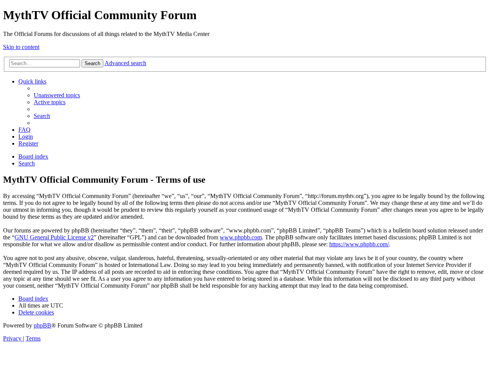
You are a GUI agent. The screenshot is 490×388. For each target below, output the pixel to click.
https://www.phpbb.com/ (359, 244)
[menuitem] (57, 95)
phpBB (42, 325)
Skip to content (21, 47)
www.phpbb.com (241, 237)
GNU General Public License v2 (54, 237)
